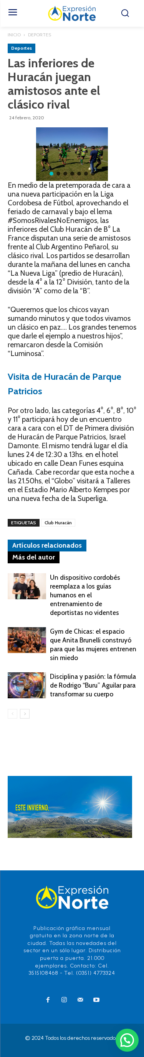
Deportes (39, 34)
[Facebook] (48, 1000)
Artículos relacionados (47, 545)
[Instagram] (64, 1000)
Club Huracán (58, 522)
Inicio (14, 34)
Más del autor (33, 557)
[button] (51, 174)
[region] (72, 154)
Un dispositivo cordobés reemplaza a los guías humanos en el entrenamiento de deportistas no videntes (85, 595)
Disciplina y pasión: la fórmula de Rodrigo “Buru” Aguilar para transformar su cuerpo (93, 685)
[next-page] (25, 714)
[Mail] (80, 1000)
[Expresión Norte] (72, 13)
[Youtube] (96, 1000)
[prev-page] (12, 714)
